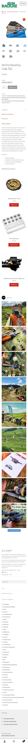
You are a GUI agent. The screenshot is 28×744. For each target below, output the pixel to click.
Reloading (5, 684)
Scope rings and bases (8, 689)
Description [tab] (5, 110)
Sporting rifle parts (7, 699)
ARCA (14, 95)
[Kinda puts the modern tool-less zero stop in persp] (14, 339)
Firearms (5, 642)
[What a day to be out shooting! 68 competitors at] (14, 440)
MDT (4, 659)
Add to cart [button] (14, 205)
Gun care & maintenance (9, 647)
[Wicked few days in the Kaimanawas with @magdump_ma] (14, 389)
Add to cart (12, 87)
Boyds (4, 629)
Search (14, 741)
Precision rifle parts (16, 97)
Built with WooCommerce (8, 735)
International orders (9, 718)
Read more (14, 284)
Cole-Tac (23, 95)
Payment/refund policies (10, 721)
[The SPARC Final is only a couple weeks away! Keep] (14, 465)
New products (6, 667)
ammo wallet (21, 100)
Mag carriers (6, 652)
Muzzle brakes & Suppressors (10, 664)
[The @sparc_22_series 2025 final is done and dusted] (14, 414)
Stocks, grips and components (10, 702)
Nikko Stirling (6, 669)
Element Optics (7, 639)
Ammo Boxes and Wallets (9, 606)
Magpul (5, 657)
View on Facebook (5, 574)
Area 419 (18, 95)
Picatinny (5, 674)
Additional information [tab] (8, 114)
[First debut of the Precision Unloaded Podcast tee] (14, 313)
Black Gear (5, 622)
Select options (14, 244)
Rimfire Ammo (6, 687)
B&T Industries (6, 616)
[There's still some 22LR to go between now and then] (14, 490)
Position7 (7, 557)
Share (11, 574)
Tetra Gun (5, 705)
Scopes (5, 692)
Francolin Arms (6, 644)
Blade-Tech (6, 624)
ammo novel (7, 100)
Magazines (5, 654)
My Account (4, 741)
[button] (24, 19)
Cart (21, 740)
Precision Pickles (7, 679)
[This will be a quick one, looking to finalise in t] (14, 515)
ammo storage (14, 100)
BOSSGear (5, 627)
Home (4, 11)
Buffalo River (6, 632)
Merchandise (6, 662)
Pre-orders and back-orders (11, 724)
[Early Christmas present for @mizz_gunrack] (14, 364)
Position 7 (5, 677)
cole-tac (8, 102)
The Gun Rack (8, 550)
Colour (3, 80)
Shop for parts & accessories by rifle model (13, 697)
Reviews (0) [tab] (4, 118)
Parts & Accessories (6, 97)
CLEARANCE (6, 634)
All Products (10, 95)
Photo (5, 572)
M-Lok (4, 649)
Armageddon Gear (7, 614)
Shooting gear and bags (12, 11)
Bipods (5, 619)
